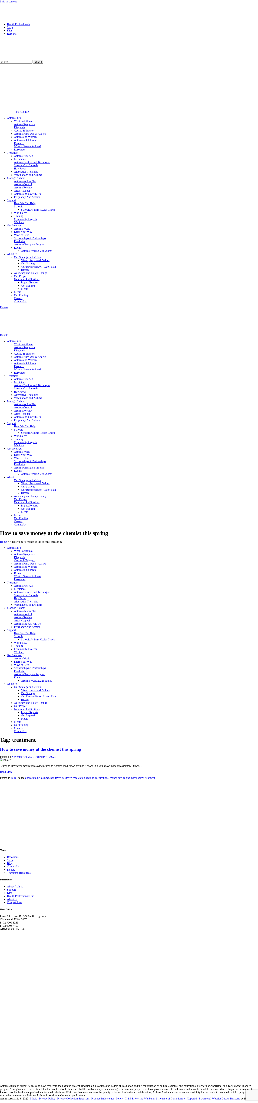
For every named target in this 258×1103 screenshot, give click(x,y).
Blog (13, 777)
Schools (18, 206)
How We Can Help (24, 203)
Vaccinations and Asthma (28, 174)
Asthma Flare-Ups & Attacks (30, 133)
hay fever (55, 777)
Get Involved (14, 225)
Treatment (12, 152)
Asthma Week (22, 228)
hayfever (66, 777)
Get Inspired (28, 285)
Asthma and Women (25, 136)
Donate (11, 869)
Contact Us (20, 301)
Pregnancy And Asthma (27, 196)
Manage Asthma (16, 178)
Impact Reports (29, 282)
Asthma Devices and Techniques (32, 162)
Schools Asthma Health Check (38, 209)
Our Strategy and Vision (27, 257)
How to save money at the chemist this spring (40, 749)
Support (11, 200)
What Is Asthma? (23, 121)
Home (3, 541)
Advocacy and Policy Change (30, 272)
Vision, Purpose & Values (35, 260)
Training (18, 215)
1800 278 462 (21, 111)
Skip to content (8, 1)
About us (12, 253)
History (25, 269)
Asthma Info (14, 117)
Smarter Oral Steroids (26, 165)
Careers (18, 298)
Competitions (14, 902)
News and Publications (26, 279)
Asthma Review (23, 187)
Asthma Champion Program (29, 244)
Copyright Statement (198, 1098)
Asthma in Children (25, 140)
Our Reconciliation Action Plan (38, 266)
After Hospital (22, 190)
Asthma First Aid (23, 155)
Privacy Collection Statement (73, 1098)
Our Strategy (28, 263)
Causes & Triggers (24, 130)
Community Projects (25, 219)
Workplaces (20, 212)
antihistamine (32, 777)
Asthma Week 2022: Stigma (36, 250)
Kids (9, 30)
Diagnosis (19, 127)
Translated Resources (19, 872)
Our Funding (21, 295)
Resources (19, 149)
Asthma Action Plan (25, 181)
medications (101, 777)
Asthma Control (23, 184)
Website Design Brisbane (226, 1098)
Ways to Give (21, 234)
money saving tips (120, 777)
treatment (150, 777)
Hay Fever (20, 168)
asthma (45, 777)
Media (24, 288)
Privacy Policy (47, 1098)
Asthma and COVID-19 (27, 193)
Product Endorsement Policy (107, 1098)
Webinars (19, 222)
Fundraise (19, 241)
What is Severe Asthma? (27, 146)
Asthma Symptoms (24, 124)
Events (18, 247)
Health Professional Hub (20, 895)
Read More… (7, 771)
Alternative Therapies (26, 171)
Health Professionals (18, 24)
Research (12, 33)
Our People (20, 276)
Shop (10, 27)
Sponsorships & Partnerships (30, 238)
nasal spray (137, 777)
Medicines (19, 159)
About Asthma (15, 886)
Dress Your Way (23, 231)
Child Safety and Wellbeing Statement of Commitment (155, 1098)
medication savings (83, 777)
